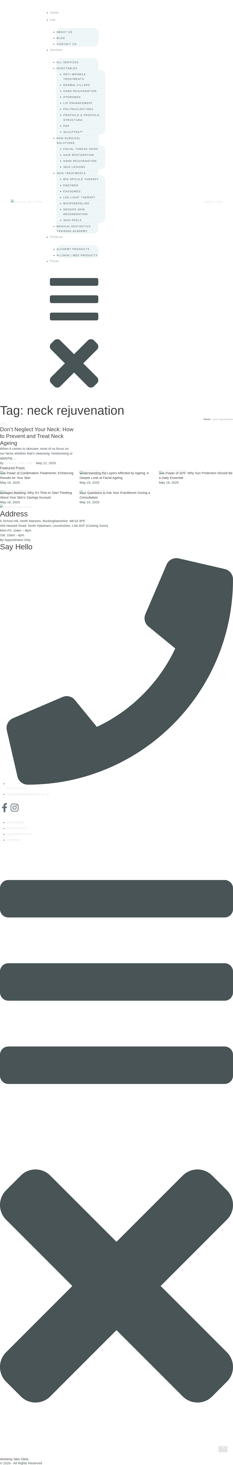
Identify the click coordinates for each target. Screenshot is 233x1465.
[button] (74, 15)
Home (207, 419)
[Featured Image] (13, 473)
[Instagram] (14, 807)
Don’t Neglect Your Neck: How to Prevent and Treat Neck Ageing (37, 436)
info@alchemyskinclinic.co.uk (28, 794)
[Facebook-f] (4, 807)
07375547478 (17, 788)
